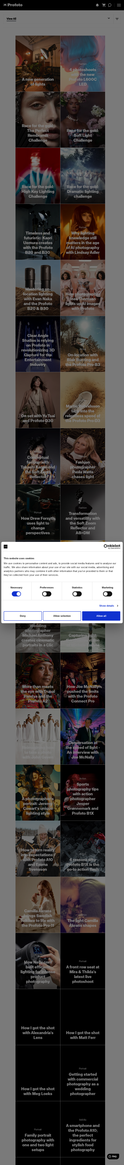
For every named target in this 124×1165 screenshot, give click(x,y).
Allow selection (62, 615)
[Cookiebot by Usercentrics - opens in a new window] (106, 546)
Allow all (101, 615)
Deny (23, 615)
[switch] (46, 593)
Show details (106, 605)
